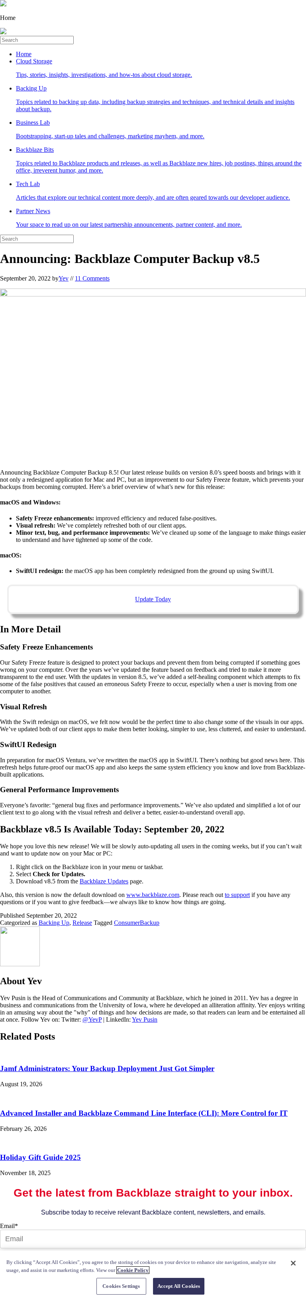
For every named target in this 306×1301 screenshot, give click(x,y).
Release (82, 922)
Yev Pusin (144, 1019)
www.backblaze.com (152, 894)
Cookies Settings (121, 1286)
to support (237, 894)
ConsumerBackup (136, 922)
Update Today (153, 599)
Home (23, 54)
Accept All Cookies (178, 1286)
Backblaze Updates (104, 881)
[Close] (293, 1263)
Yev (64, 278)
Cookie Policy (133, 1270)
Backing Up (155, 98)
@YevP (92, 1019)
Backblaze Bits (159, 160)
